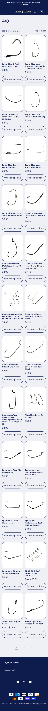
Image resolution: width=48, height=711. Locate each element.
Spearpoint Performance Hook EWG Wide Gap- (33, 523)
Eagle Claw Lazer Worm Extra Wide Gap (35, 116)
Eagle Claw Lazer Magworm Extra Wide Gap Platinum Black (35, 66)
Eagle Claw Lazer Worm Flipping (10, 166)
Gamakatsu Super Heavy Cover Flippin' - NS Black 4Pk (35, 266)
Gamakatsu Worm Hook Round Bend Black (33, 316)
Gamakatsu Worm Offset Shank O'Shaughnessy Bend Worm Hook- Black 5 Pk (12, 419)
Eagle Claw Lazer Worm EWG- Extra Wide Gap (10, 117)
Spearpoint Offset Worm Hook (10, 522)
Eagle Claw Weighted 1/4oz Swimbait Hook (12, 214)
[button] (6, 12)
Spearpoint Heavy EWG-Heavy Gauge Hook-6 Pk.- (34, 472)
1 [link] (16, 648)
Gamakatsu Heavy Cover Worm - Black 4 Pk (35, 215)
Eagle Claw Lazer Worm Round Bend (33, 166)
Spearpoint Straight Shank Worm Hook (11, 572)
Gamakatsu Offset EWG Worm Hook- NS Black (12, 266)
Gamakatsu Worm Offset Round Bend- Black (34, 367)
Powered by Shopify (37, 703)
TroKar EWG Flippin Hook (11, 623)
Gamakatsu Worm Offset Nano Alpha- (11, 366)
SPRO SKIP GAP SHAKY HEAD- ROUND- (32, 573)
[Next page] (32, 648)
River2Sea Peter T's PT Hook (34, 416)
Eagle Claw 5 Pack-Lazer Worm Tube (11, 65)
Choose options (12, 79)
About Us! (10, 670)
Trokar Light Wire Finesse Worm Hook (34, 623)
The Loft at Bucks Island (19, 703)
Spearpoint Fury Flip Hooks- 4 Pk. (11, 471)
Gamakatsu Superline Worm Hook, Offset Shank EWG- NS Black (12, 316)
